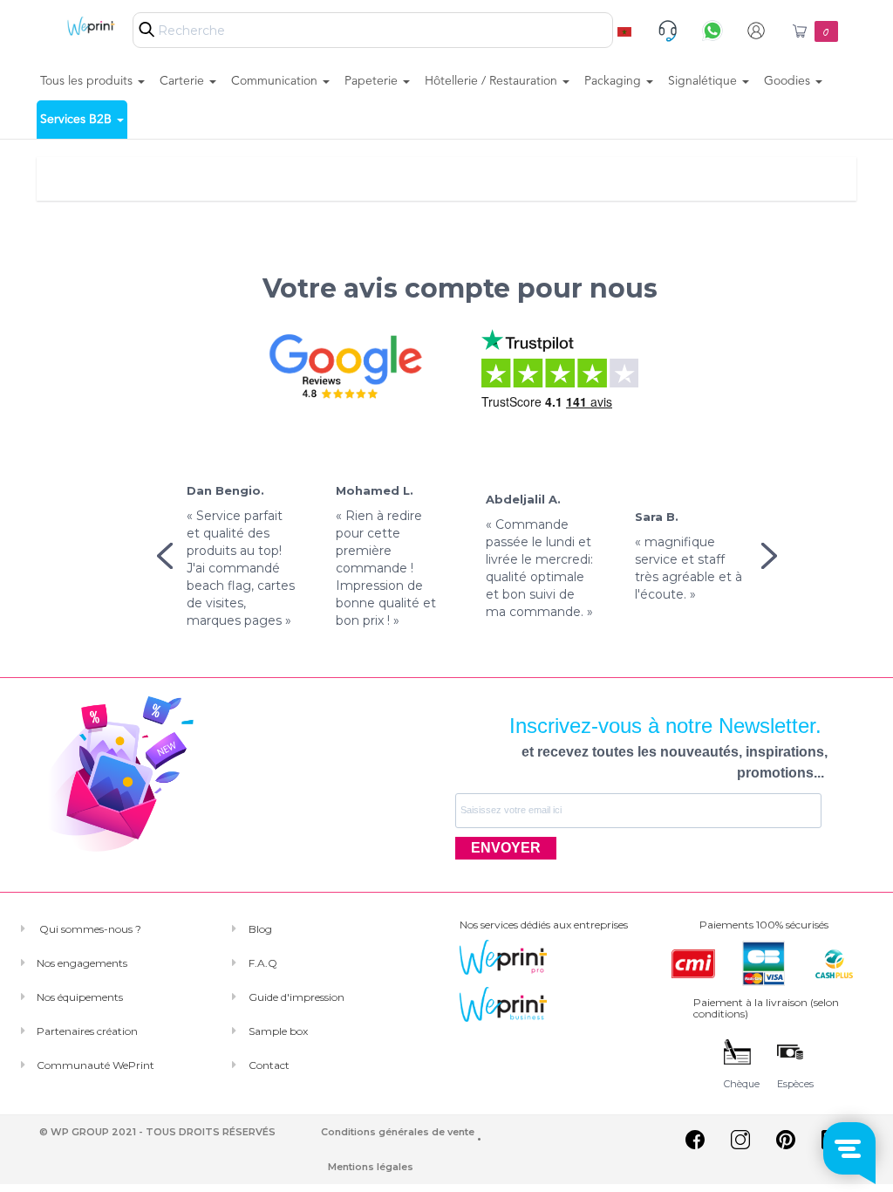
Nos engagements (82, 962)
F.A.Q (263, 962)
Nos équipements (80, 997)
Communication (276, 81)
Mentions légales (370, 1167)
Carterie (184, 81)
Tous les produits (88, 81)
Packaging (614, 81)
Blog (260, 928)
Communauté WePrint (95, 1065)
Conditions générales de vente (397, 1132)
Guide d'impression (296, 997)
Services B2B (77, 119)
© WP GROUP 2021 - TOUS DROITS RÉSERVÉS (157, 1132)
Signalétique (704, 81)
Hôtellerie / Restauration (493, 81)
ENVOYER (506, 847)
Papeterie (372, 81)
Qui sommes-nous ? (89, 928)
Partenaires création (87, 1031)
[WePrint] (81, 25)
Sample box (278, 1031)
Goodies (789, 81)
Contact (269, 1065)
